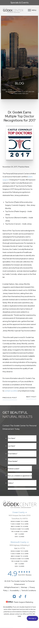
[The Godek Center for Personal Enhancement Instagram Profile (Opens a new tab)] (14, 596)
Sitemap (24, 587)
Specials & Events (19, 2)
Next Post (31, 397)
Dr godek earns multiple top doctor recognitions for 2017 (20, 92)
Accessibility (14, 590)
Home (4, 90)
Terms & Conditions (28, 590)
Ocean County (18, 512)
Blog (10, 90)
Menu (34, 10)
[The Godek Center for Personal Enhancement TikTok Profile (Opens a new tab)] (20, 596)
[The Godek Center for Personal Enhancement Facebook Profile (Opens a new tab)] (25, 596)
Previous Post (10, 398)
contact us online (11, 391)
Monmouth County (19, 542)
